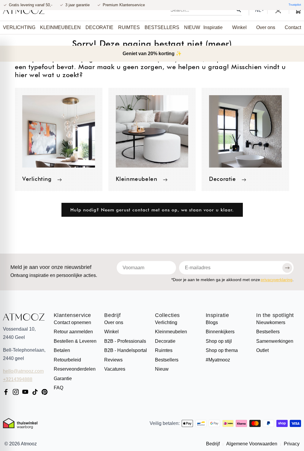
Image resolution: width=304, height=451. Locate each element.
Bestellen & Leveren (75, 341)
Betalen (62, 350)
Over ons (113, 322)
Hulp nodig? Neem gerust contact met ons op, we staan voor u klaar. (152, 210)
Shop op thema (222, 350)
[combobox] (206, 10)
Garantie (63, 378)
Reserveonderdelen (75, 369)
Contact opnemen (72, 322)
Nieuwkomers (270, 322)
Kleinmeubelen (136, 179)
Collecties (167, 315)
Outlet (262, 350)
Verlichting (37, 179)
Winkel (111, 331)
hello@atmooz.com (23, 371)
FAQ (58, 387)
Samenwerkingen (274, 341)
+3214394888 (17, 379)
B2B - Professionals (125, 341)
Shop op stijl (219, 341)
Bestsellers (166, 359)
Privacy (291, 443)
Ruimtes (163, 350)
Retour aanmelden (73, 331)
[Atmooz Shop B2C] (24, 10)
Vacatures (114, 369)
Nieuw (162, 369)
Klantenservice (72, 315)
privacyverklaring (276, 279)
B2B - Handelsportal (125, 350)
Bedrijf (112, 315)
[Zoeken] (239, 10)
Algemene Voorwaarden (251, 443)
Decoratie (222, 179)
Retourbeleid (67, 359)
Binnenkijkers (220, 331)
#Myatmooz (218, 359)
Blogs (212, 322)
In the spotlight (275, 315)
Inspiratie (217, 315)
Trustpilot (295, 4)
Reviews (113, 359)
